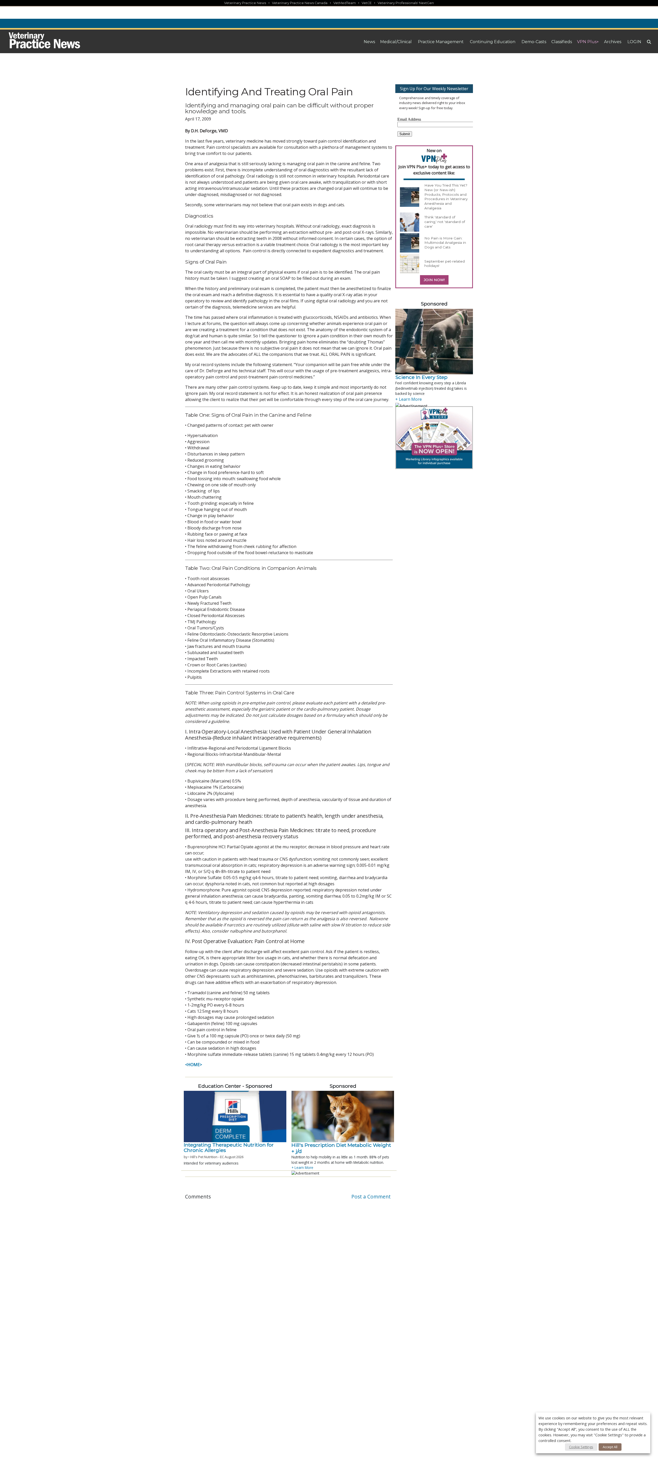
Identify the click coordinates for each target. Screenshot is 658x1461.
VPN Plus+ (588, 41)
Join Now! (434, 280)
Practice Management (441, 41)
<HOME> (193, 1064)
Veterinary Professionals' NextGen (406, 3)
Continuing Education (492, 41)
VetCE (367, 3)
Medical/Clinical (396, 41)
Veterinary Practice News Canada (299, 3)
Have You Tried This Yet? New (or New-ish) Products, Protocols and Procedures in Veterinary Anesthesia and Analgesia (446, 196)
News (369, 41)
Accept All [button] (610, 1447)
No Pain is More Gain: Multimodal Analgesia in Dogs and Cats (445, 242)
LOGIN (634, 41)
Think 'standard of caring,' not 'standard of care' (444, 221)
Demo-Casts (534, 41)
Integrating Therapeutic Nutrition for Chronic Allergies (229, 1147)
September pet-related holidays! (444, 263)
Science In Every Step (421, 377)
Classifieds (561, 41)
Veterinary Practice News (245, 3)
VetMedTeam (344, 3)
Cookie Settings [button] (581, 1447)
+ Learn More (302, 1167)
